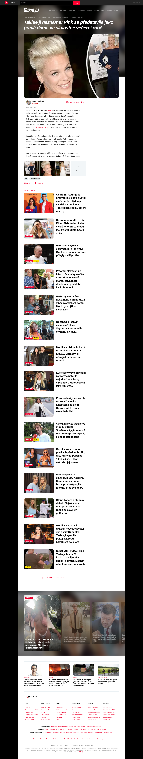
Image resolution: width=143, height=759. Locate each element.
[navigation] (2, 2)
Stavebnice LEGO (57, 732)
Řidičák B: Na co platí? (109, 714)
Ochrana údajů (81, 739)
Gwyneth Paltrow (41, 127)
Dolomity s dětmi (92, 719)
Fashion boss (106, 11)
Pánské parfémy (108, 732)
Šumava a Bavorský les (94, 712)
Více (116, 11)
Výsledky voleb (29, 712)
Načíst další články (54, 578)
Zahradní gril (97, 729)
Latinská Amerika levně (94, 717)
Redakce (48, 739)
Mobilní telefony (47, 732)
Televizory (90, 732)
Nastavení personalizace (103, 739)
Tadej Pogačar (45, 714)
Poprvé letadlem (92, 710)
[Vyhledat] (76, 3)
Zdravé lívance (76, 712)
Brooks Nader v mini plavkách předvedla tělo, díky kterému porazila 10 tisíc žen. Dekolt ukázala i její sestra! (70, 456)
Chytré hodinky (98, 732)
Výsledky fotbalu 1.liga (62, 710)
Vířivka (104, 729)
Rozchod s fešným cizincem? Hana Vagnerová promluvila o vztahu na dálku (69, 326)
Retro (89, 11)
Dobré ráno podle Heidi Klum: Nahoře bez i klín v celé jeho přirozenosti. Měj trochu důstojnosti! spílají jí (70, 227)
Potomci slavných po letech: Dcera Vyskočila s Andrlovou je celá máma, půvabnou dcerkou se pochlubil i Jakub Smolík (70, 279)
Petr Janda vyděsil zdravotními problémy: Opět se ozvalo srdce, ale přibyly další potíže (71, 250)
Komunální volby (29, 719)
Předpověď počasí (63, 726)
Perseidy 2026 (72, 726)
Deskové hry (83, 732)
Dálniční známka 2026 (109, 710)
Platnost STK (106, 719)
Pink (49, 110)
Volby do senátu (29, 717)
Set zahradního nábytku (86, 729)
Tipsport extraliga (61, 712)
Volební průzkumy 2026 (31, 710)
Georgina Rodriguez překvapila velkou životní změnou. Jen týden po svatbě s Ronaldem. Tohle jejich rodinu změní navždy (71, 203)
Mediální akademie (58, 739)
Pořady (72, 11)
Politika (63, 11)
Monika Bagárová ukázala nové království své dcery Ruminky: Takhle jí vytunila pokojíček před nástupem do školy (70, 533)
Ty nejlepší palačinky (77, 707)
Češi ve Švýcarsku (92, 714)
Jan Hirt (43, 712)
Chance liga (60, 707)
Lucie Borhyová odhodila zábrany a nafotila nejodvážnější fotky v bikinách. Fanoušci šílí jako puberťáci (71, 379)
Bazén (47, 729)
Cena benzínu (81, 726)
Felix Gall (43, 717)
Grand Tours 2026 (45, 719)
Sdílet (77, 102)
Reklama (42, 739)
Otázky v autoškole (108, 717)
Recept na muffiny (77, 710)
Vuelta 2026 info (45, 707)
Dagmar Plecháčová (38, 101)
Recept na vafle (76, 717)
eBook (70, 102)
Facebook (35, 739)
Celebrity (53, 11)
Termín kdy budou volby (31, 714)
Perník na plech (76, 719)
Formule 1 (59, 717)
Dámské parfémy (67, 732)
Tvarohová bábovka (77, 714)
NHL (58, 719)
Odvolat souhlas (91, 739)
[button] (71, 66)
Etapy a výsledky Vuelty (47, 710)
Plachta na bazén (54, 729)
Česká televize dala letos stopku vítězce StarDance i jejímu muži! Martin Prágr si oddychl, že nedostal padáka (70, 430)
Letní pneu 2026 (107, 707)
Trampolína (63, 729)
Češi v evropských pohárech (93, 726)
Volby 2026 (28, 707)
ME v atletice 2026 (61, 714)
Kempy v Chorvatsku (93, 707)
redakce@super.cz (83, 752)
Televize (81, 11)
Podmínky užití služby (70, 739)
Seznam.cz (136, 3)
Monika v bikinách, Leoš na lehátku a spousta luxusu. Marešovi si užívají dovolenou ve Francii (70, 354)
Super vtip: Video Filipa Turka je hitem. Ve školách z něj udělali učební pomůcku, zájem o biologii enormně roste (70, 557)
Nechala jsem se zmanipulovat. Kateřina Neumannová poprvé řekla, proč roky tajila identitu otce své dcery (70, 481)
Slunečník (70, 729)
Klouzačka (76, 729)
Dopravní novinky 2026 (109, 712)
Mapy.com (54, 726)
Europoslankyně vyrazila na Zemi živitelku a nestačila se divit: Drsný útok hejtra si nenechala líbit (70, 405)
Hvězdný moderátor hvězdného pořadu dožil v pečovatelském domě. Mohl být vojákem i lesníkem (70, 303)
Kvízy (96, 11)
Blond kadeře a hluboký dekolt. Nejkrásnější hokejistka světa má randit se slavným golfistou (70, 507)
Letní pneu (76, 732)
